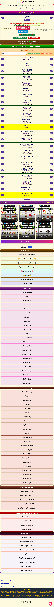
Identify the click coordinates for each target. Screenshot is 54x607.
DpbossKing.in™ (28, 601)
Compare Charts (27, 283)
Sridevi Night (27, 342)
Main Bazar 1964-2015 (27, 495)
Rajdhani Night (27, 371)
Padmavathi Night (27, 346)
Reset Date (46, 53)
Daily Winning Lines (27, 258)
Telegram (24, 32)
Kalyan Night (27, 366)
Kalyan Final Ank (27, 570)
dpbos (23, 591)
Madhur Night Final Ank (27, 545)
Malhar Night (27, 383)
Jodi (2, 17)
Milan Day (27, 321)
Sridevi (27, 296)
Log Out (30, 246)
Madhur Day (27, 317)
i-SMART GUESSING (20, 38)
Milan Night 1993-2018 (27, 504)
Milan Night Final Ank (27, 554)
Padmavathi (27, 300)
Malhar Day (27, 379)
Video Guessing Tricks (27, 263)
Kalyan (27, 333)
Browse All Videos (27, 242)
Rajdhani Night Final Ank (27, 562)
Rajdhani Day (27, 325)
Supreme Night (27, 358)
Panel (51, 17)
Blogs (27, 275)
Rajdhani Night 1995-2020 (27, 508)
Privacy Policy (24, 604)
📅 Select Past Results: (27, 50)
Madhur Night (27, 354)
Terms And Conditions (32, 604)
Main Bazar (27, 375)
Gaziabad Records (27, 525)
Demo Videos (27, 279)
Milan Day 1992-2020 (27, 500)
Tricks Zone (27, 271)
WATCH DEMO (35, 38)
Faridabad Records (27, 529)
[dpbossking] (27, 2)
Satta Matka (40, 596)
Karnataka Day (27, 292)
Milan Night (27, 362)
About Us (19, 604)
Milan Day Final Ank (27, 550)
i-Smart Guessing (27, 254)
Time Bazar (27, 309)
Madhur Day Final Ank (27, 541)
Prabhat (27, 313)
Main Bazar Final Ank (27, 566)
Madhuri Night (27, 338)
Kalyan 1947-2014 (27, 491)
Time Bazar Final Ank (27, 537)
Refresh (28, 19)
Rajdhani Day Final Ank (27, 558)
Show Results (33, 53)
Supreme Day (27, 329)
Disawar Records (27, 517)
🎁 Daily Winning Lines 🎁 (26, 34)
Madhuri (27, 304)
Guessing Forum (27, 267)
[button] (27, 250)
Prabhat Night (27, 350)
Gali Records (27, 521)
